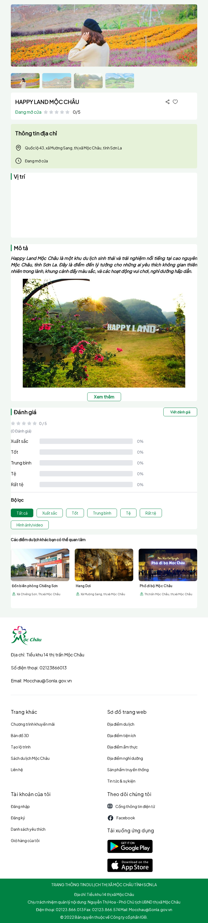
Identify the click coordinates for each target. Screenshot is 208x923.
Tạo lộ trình (21, 746)
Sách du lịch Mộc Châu (30, 758)
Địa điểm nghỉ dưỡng (125, 758)
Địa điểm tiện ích (121, 735)
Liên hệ (17, 769)
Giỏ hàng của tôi (25, 840)
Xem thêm (104, 397)
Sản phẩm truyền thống (128, 769)
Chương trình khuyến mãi (33, 724)
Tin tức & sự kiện (121, 780)
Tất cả (22, 512)
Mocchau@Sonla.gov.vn (47, 680)
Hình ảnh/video (30, 524)
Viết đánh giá (180, 412)
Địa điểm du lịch (120, 724)
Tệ (13, 473)
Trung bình (21, 463)
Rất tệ (17, 484)
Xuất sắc (19, 441)
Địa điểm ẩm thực (122, 746)
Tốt (14, 452)
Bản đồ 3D (20, 735)
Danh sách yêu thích (28, 829)
